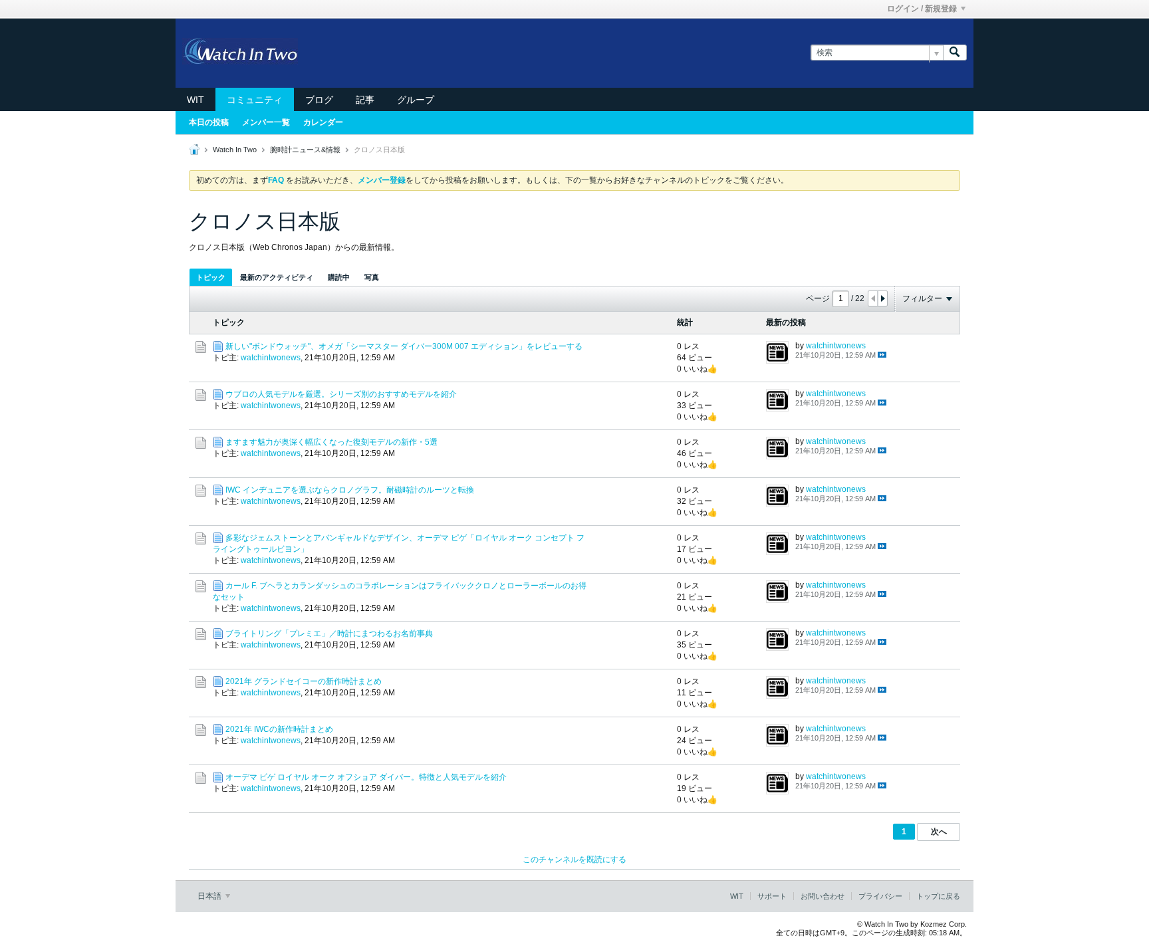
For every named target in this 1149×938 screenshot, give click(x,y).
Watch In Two (235, 150)
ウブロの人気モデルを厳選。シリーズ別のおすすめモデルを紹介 (341, 394)
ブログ (319, 99)
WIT (195, 99)
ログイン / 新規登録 (922, 8)
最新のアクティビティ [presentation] (276, 277)
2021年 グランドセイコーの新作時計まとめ (303, 681)
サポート (772, 896)
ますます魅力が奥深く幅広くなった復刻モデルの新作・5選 (331, 442)
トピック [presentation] (210, 277)
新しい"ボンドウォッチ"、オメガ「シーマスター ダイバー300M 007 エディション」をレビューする (403, 346)
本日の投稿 (209, 122)
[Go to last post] (882, 355)
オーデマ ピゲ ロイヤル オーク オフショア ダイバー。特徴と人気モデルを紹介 (366, 777)
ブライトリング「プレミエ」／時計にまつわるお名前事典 (329, 633)
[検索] (955, 53)
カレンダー (323, 122)
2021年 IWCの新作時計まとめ (279, 729)
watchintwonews (271, 357)
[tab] (211, 277)
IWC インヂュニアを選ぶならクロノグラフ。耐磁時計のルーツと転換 (349, 490)
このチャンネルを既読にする (574, 859)
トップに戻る (938, 896)
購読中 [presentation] (339, 277)
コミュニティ (255, 99)
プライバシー (880, 896)
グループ (415, 99)
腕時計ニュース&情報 (305, 150)
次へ (939, 831)
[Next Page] (882, 298)
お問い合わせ (822, 896)
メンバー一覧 (266, 122)
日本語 (210, 896)
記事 (365, 99)
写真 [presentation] (371, 277)
